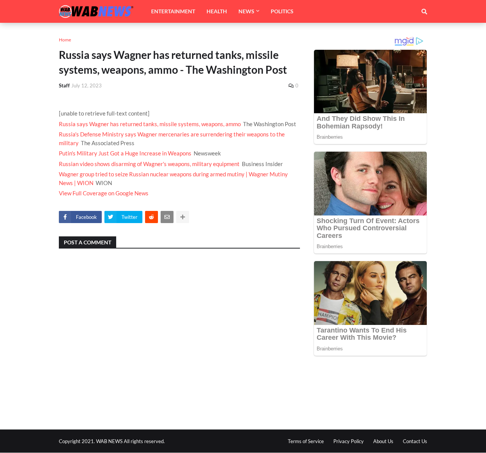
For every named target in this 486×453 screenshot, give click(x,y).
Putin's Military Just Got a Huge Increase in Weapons (125, 153)
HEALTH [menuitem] (217, 11)
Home (65, 40)
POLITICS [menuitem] (282, 11)
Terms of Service (306, 441)
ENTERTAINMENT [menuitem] (173, 11)
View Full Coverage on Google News (103, 193)
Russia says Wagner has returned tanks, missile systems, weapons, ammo (150, 123)
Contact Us (415, 441)
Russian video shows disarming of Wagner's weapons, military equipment (149, 163)
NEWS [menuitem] (246, 11)
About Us (383, 441)
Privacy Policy (348, 441)
